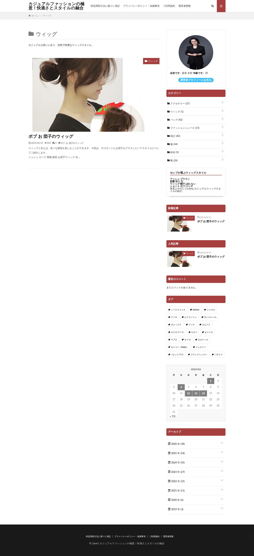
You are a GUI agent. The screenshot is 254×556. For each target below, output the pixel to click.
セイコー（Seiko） (179, 347)
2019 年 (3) (177, 509)
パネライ (218, 355)
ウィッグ (177, 112)
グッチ (192, 325)
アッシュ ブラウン (180, 179)
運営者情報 (184, 6)
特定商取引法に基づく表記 (105, 6)
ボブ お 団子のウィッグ (51, 136)
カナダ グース (177, 332)
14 (203, 393)
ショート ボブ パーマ (181, 186)
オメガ (187, 340)
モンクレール (210, 317)
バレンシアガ (177, 355)
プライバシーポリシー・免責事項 (141, 6)
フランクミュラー (199, 355)
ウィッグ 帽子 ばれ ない (183, 184)
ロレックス (176, 325)
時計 (175, 136)
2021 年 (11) (178, 491)
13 (196, 393)
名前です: (175, 73)
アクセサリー (180, 103)
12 (188, 393)
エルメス (206, 325)
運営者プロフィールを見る (195, 80)
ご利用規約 (169, 6)
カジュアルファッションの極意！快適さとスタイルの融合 (56, 6)
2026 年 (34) (178, 444)
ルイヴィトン (190, 317)
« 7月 (173, 416)
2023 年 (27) (178, 472)
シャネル (211, 310)
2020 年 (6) (177, 500)
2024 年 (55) (178, 463)
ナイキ (174, 317)
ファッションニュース (184, 128)
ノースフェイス (178, 310)
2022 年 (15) (178, 481)
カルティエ (203, 340)
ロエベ (194, 332)
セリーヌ (209, 332)
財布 (174, 152)
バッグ (176, 120)
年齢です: (198, 73)
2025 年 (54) (178, 453)
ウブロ (174, 340)
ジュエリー (201, 347)
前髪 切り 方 (176, 181)
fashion (196, 310)
